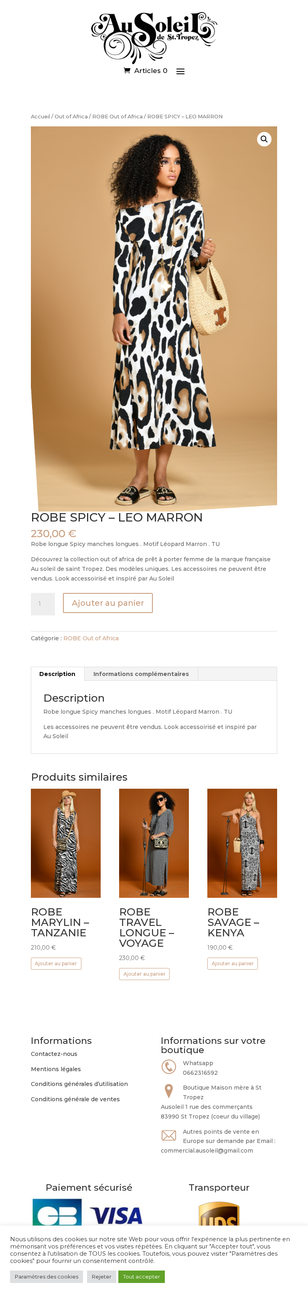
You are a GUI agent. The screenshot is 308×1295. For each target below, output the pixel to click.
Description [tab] (57, 674)
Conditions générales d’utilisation (79, 1084)
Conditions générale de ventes (75, 1099)
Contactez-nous (54, 1054)
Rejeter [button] (101, 1276)
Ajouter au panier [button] (56, 963)
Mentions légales (56, 1069)
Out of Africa (71, 117)
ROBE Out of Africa (117, 117)
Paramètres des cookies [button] (46, 1276)
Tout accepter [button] (141, 1276)
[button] (264, 139)
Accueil (40, 117)
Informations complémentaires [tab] (141, 674)
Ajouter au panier (108, 603)
